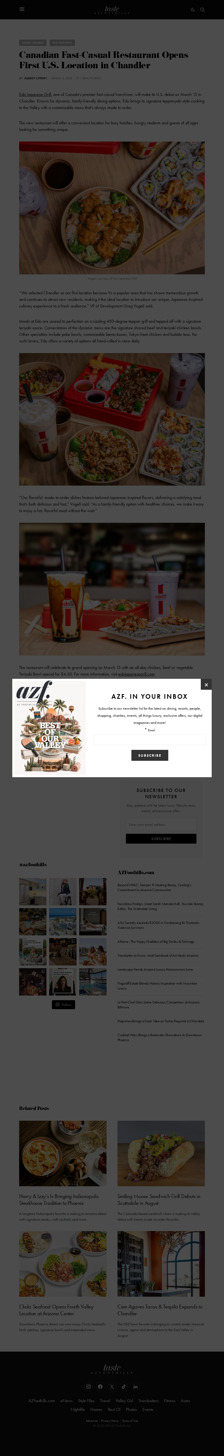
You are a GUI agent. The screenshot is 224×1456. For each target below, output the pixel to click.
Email (151, 730)
